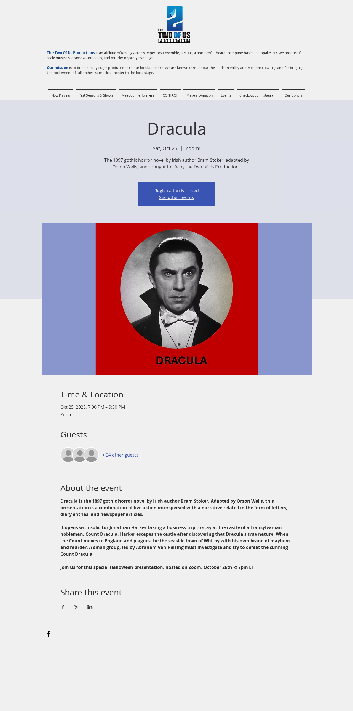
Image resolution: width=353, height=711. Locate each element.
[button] (95, 92)
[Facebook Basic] (48, 634)
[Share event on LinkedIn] (90, 607)
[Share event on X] (76, 607)
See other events (176, 197)
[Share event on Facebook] (63, 607)
